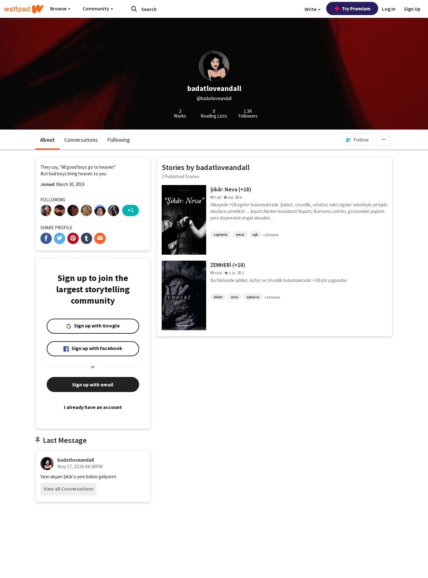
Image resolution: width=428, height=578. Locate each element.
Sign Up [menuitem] (412, 9)
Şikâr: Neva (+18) (230, 189)
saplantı (220, 234)
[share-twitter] (59, 238)
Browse (58, 8)
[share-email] (100, 238)
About (47, 139)
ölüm (218, 296)
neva (240, 234)
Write (311, 9)
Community (96, 8)
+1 (130, 210)
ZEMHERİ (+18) (227, 264)
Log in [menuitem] (388, 9)
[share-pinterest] (73, 238)
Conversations (81, 139)
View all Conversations (68, 488)
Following (118, 139)
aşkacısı (253, 296)
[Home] (24, 9)
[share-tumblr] (86, 238)
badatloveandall (75, 460)
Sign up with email (92, 384)
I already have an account (93, 407)
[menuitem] (357, 139)
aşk (255, 234)
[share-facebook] (46, 238)
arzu (234, 296)
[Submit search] (134, 9)
